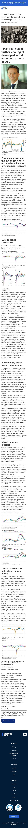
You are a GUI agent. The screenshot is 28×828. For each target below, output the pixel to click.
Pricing (14, 747)
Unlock (14, 768)
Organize (14, 771)
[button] (25, 8)
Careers (14, 790)
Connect (14, 759)
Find (14, 774)
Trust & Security (14, 800)
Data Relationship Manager (14, 754)
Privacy (14, 797)
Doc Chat (14, 750)
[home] (5, 8)
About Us (14, 784)
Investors (14, 794)
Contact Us (14, 816)
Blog (14, 787)
